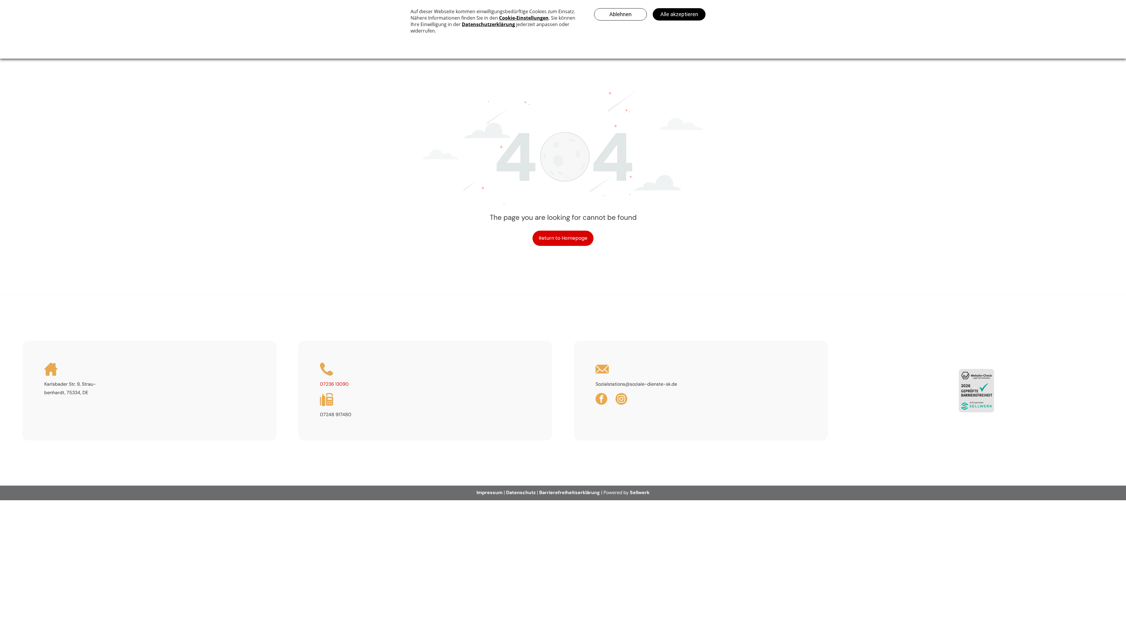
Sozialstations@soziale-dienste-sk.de (636, 384)
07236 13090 (334, 384)
